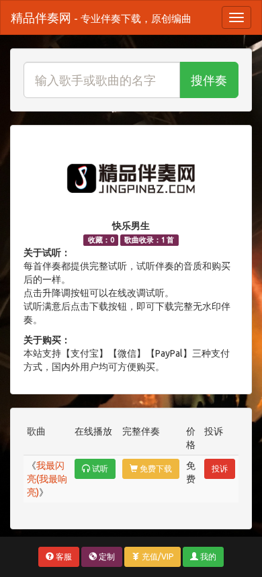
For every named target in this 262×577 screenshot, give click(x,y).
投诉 (220, 468)
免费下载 (155, 468)
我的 (207, 556)
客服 (63, 556)
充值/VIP (156, 556)
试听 (99, 468)
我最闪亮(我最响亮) (47, 479)
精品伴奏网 (101, 17)
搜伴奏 (209, 80)
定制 (106, 556)
